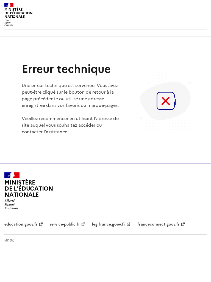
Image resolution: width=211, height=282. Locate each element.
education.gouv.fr (21, 224)
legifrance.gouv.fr (108, 224)
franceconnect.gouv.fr (158, 224)
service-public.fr (65, 224)
